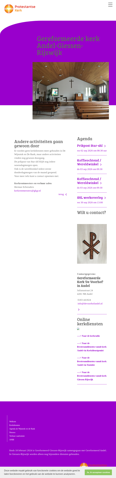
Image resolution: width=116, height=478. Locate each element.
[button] (76, 474)
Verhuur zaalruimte (17, 436)
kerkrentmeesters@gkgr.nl (27, 190)
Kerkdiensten (14, 425)
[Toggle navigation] (110, 4)
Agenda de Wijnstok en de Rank (22, 429)
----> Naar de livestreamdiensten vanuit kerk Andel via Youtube (92, 361)
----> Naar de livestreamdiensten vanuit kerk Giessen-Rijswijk (92, 376)
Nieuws (12, 432)
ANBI (11, 440)
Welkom (12, 421)
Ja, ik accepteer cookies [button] (98, 472)
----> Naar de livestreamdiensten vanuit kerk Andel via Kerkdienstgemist (92, 347)
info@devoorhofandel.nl (90, 303)
